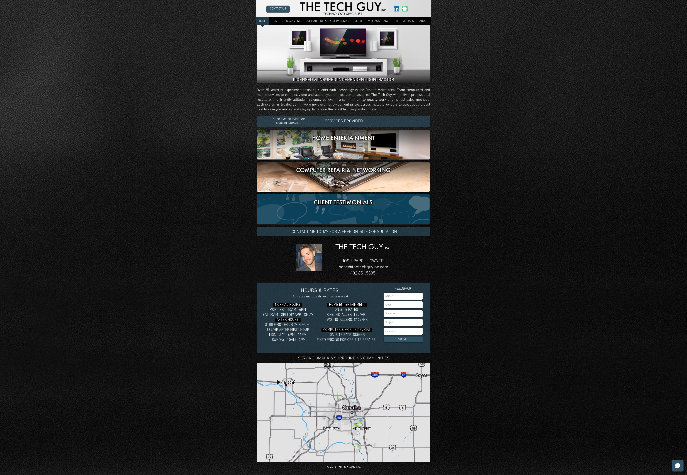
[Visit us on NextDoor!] (405, 8)
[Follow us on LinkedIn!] (396, 8)
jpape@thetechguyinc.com (363, 267)
